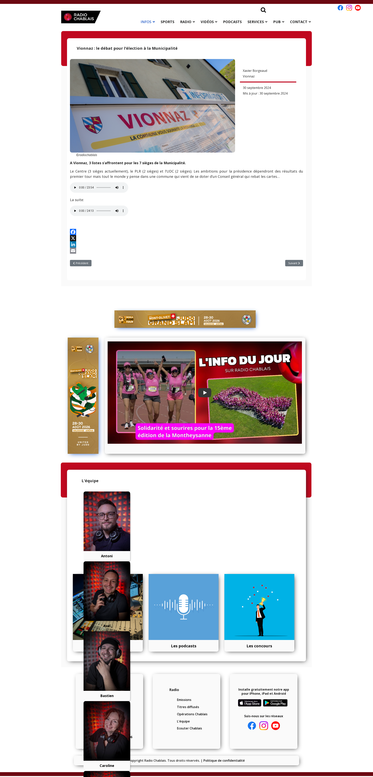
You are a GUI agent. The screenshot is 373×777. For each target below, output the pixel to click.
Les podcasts (183, 646)
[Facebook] (186, 232)
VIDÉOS (207, 21)
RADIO (185, 21)
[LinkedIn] (186, 244)
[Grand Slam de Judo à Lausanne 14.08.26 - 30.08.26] (185, 319)
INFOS (146, 21)
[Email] (186, 250)
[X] (186, 238)
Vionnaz (249, 76)
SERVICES (256, 21)
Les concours (259, 646)
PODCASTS (232, 21)
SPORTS (167, 21)
